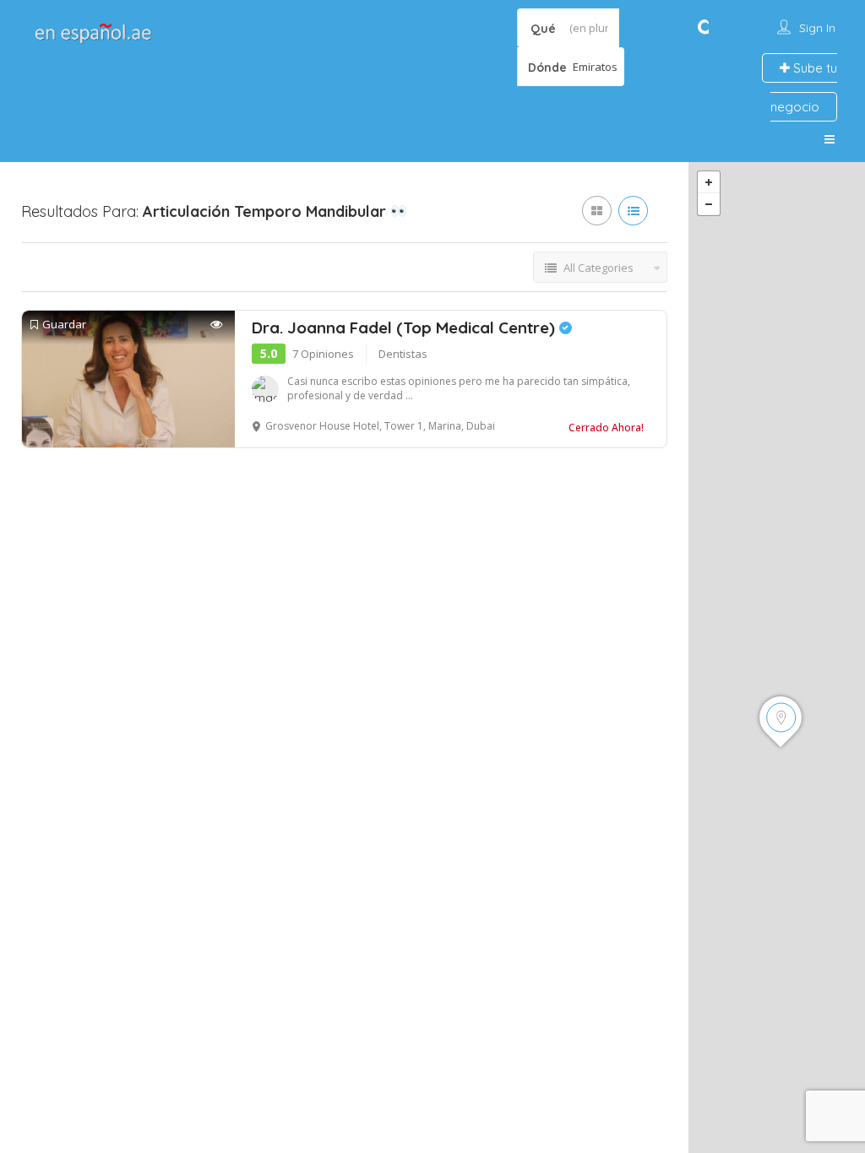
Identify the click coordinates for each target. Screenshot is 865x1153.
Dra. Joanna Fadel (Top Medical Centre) (405, 327)
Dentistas (402, 353)
